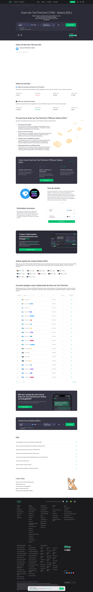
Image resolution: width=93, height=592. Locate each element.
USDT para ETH (54, 550)
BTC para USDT (42, 551)
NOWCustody (43, 525)
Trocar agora (46, 180)
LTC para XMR (49, 550)
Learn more (71, 161)
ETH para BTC (43, 559)
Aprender (55, 1)
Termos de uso (66, 509)
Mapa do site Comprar (20, 578)
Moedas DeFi (31, 530)
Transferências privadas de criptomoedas (33, 524)
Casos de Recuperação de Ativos (69, 519)
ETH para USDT (54, 558)
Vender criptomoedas (20, 576)
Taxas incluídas (22, 27)
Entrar (72, 1)
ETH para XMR (42, 557)
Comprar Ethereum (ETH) (21, 549)
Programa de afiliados (44, 513)
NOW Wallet (31, 513)
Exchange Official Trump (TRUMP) (33, 571)
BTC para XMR (42, 548)
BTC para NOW (54, 563)
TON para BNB (27, 348)
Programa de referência (44, 511)
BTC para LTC (55, 555)
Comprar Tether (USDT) (21, 551)
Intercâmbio (71, 25)
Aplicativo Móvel (31, 511)
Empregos (18, 515)
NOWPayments (43, 523)
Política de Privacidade (33, 589)
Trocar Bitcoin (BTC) (32, 547)
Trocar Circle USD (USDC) (33, 555)
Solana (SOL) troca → (21, 484)
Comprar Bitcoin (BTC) (20, 547)
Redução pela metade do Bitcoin (57, 520)
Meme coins (31, 528)
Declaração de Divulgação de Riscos (70, 513)
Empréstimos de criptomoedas (34, 534)
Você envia (21, 24)
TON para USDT (28, 320)
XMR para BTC (42, 562)
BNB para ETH (43, 564)
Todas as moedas (31, 573)
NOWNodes (43, 527)
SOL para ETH (55, 547)
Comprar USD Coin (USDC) (21, 555)
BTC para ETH (43, 566)
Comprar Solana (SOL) (20, 569)
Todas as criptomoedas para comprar (21, 574)
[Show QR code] (75, 501)
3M (23, 52)
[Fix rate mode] (53, 25)
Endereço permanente (32, 509)
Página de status (55, 517)
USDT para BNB (54, 553)
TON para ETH (27, 307)
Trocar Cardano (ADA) (32, 559)
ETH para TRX (55, 565)
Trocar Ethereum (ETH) (32, 549)
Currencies (17, 5)
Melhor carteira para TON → (22, 488)
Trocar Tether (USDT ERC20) (33, 551)
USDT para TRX (48, 548)
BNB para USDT (48, 570)
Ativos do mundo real (32, 526)
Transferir (49, 1)
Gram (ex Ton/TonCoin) (25, 5)
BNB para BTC (49, 555)
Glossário (54, 511)
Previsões (30, 519)
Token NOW (31, 517)
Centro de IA (31, 521)
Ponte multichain (43, 521)
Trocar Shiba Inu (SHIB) (32, 568)
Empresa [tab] (22, 1)
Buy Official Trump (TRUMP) (21, 571)
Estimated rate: (22, 29)
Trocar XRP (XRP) (31, 566)
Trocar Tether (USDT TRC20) (33, 553)
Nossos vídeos (19, 513)
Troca (38, 1)
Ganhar (43, 1)
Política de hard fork (67, 515)
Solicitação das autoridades (68, 517)
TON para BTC (27, 299)
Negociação (31, 541)
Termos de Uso (48, 588)
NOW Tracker (31, 515)
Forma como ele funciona (57, 509)
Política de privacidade (68, 511)
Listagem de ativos (44, 519)
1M (21, 52)
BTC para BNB (49, 564)
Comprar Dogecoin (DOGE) (21, 559)
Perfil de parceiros (44, 509)
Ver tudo (74, 381)
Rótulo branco (43, 517)
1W (19, 52)
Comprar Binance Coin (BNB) (22, 553)
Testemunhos (19, 517)
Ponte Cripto (31, 532)
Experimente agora (30, 249)
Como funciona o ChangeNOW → (24, 486)
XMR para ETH (48, 560)
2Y (28, 52)
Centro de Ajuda (55, 515)
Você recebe (45, 24)
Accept (61, 588)
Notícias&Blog (19, 509)
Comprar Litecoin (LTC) (20, 561)
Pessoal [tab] (16, 1)
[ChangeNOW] (10, 2)
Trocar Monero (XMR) (32, 557)
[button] (35, 24)
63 (23, 381)
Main (13, 5)
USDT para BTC (42, 571)
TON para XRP (26, 356)
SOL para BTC (43, 568)
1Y (26, 52)
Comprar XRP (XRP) (20, 557)
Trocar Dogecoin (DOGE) (33, 561)
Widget (42, 515)
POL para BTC (55, 567)
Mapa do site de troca (32, 575)
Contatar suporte (25, 406)
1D (16, 52)
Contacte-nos (55, 513)
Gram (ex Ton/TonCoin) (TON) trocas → (25, 482)
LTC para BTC (49, 562)
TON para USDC (28, 364)
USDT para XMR (42, 554)
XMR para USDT (48, 567)
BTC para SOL (55, 569)
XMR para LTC (49, 557)
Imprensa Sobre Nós (20, 511)
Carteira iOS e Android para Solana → (25, 490)
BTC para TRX (55, 560)
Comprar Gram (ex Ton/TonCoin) (20, 567)
